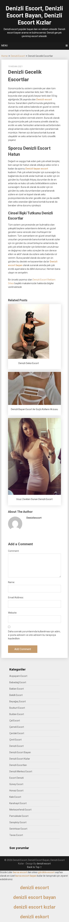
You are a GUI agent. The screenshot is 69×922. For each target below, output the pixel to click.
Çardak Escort (16, 733)
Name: (11, 582)
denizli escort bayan (34, 897)
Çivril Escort (15, 739)
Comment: (13, 551)
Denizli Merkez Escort (20, 771)
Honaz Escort (16, 790)
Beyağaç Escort (17, 701)
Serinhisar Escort (18, 828)
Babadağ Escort (17, 682)
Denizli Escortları (18, 765)
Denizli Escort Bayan (20, 752)
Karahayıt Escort (18, 803)
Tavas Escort (16, 835)
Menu (4, 45)
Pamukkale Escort (18, 816)
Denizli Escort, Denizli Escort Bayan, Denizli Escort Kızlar (34, 15)
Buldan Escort (16, 714)
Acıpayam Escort (18, 676)
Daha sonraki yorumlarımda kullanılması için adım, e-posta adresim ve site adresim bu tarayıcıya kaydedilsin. (34, 635)
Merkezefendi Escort (20, 809)
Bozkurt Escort (17, 707)
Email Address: (16, 597)
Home (4, 56)
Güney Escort (16, 784)
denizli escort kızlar (34, 907)
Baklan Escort (16, 688)
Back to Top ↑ (34, 867)
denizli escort (44, 863)
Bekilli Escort (16, 695)
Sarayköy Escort (17, 822)
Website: (12, 612)
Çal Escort (14, 720)
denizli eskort (34, 916)
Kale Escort (15, 797)
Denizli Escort (18, 56)
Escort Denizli (16, 777)
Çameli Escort (16, 727)
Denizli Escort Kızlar (19, 758)
